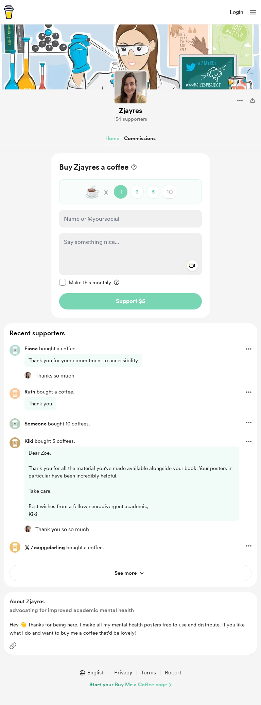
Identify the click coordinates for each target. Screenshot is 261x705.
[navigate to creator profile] (130, 87)
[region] (130, 235)
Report (173, 672)
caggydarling (49, 547)
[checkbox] (85, 282)
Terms (148, 672)
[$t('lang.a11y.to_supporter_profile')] (27, 375)
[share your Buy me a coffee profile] (252, 100)
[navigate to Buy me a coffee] (9, 12)
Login (236, 12)
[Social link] (13, 645)
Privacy (123, 672)
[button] (253, 12)
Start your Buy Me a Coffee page (128, 685)
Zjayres (130, 110)
